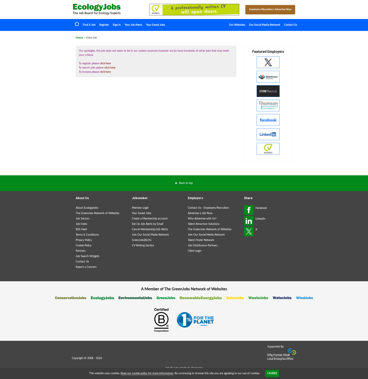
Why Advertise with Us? (202, 218)
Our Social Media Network (264, 25)
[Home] (107, 9)
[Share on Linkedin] (249, 221)
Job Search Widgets (87, 256)
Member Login (140, 208)
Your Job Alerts (133, 25)
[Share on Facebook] (249, 210)
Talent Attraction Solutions (203, 224)
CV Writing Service (143, 245)
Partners (80, 251)
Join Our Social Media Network (150, 234)
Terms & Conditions (87, 234)
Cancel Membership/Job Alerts (150, 229)
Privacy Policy (84, 240)
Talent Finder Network (201, 240)
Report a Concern (86, 267)
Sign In (117, 25)
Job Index (81, 224)
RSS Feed (81, 229)
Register (104, 25)
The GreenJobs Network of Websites (97, 213)
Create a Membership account (150, 218)
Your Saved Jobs (155, 25)
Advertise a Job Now (200, 213)
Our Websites (237, 25)
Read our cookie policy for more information (147, 373)
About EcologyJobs (87, 208)
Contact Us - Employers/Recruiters (208, 208)
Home (77, 23)
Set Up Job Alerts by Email (147, 224)
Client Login (194, 251)
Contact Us (290, 25)
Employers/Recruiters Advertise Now (270, 9)
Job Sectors (83, 218)
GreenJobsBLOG (141, 240)
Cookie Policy (83, 245)
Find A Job (89, 25)
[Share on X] (249, 231)
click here (105, 63)
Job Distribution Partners (203, 245)
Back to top (186, 183)
